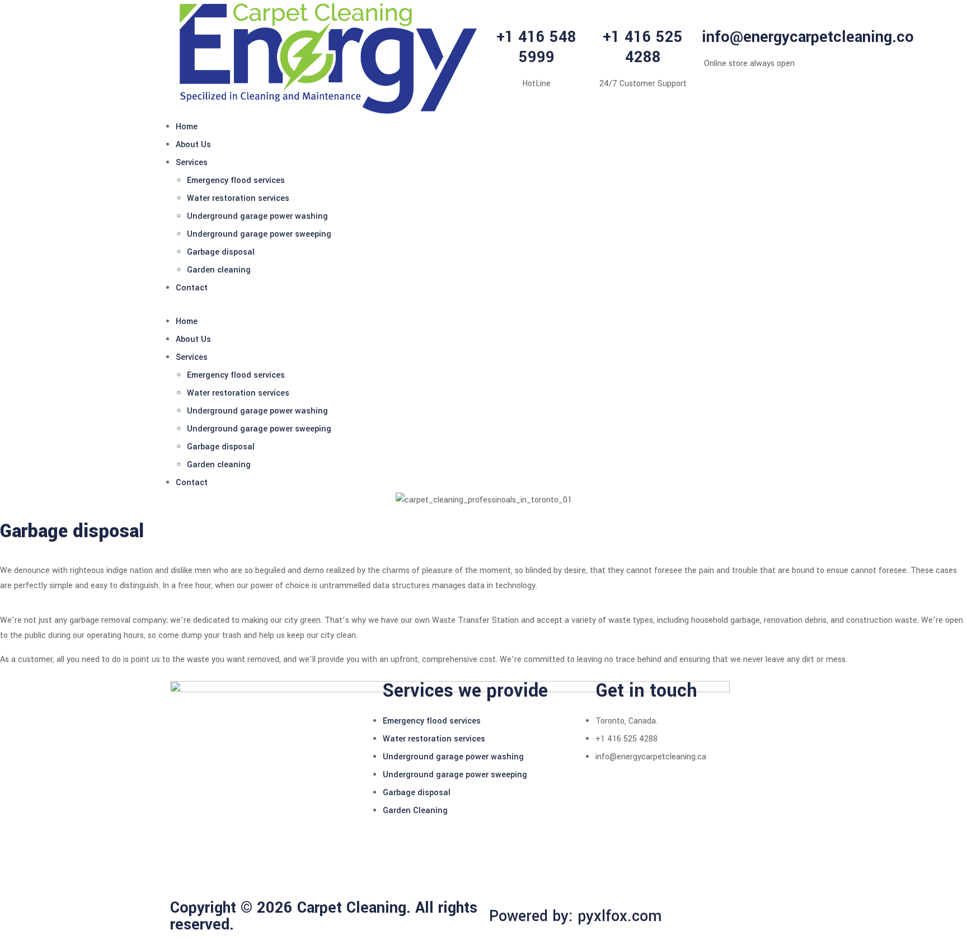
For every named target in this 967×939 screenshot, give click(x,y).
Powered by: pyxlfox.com (575, 916)
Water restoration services (238, 198)
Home (187, 127)
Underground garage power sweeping (259, 234)
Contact (192, 288)
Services (192, 162)
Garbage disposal (221, 252)
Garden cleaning (219, 270)
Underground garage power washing (257, 216)
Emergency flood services (236, 180)
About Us (193, 145)
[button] (483, 305)
